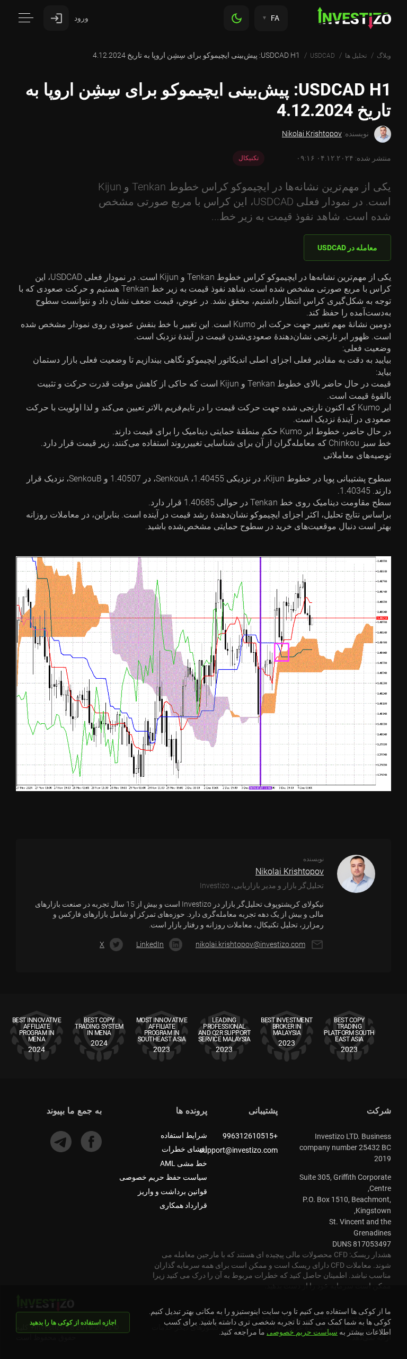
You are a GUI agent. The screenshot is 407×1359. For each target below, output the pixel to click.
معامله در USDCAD (347, 247)
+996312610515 (250, 1136)
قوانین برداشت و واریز (172, 1191)
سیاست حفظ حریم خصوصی (163, 1177)
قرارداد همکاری (183, 1205)
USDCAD (322, 55)
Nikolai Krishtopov (312, 133)
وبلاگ (384, 55)
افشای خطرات (184, 1149)
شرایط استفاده (184, 1135)
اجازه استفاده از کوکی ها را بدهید (73, 1322)
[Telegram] (61, 1141)
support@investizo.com (238, 1150)
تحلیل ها (356, 55)
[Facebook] (91, 1141)
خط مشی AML (183, 1163)
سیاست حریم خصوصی (302, 1332)
